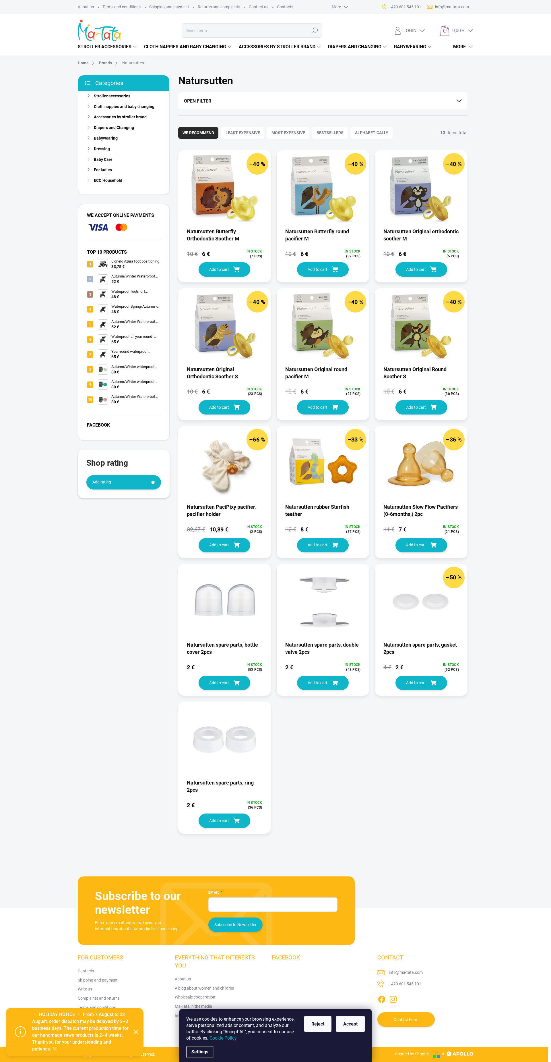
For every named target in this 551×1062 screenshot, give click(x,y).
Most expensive (288, 132)
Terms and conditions (121, 7)
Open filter (197, 101)
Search (315, 30)
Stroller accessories (112, 96)
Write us (85, 989)
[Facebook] (381, 998)
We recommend (198, 132)
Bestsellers (330, 132)
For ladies (103, 169)
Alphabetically (371, 132)
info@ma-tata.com (406, 972)
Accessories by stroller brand (120, 117)
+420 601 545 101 (405, 984)
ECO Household (108, 180)
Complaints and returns (99, 998)
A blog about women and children (204, 988)
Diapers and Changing (114, 127)
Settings (199, 1052)
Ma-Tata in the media (193, 1006)
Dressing (102, 149)
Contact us (258, 7)
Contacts (285, 7)
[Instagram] (393, 998)
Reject (317, 1024)
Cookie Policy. (223, 1038)
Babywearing (106, 138)
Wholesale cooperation (195, 997)
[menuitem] (108, 46)
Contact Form (406, 1019)
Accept (350, 1024)
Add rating (101, 482)
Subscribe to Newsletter (235, 924)
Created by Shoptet (412, 1054)
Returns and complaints (219, 7)
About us (86, 7)
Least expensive (243, 132)
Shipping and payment (169, 7)
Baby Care (103, 159)
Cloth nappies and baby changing (124, 106)
